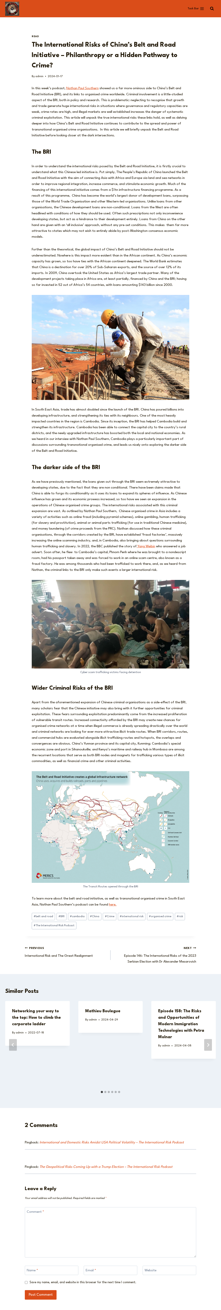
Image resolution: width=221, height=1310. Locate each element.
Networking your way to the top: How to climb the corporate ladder (36, 1017)
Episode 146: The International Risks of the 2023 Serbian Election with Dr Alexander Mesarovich (160, 955)
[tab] (102, 1092)
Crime (109, 916)
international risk (132, 916)
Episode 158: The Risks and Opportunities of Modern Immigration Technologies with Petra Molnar (181, 1024)
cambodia (77, 916)
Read (35, 36)
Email (91, 1270)
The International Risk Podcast (54, 925)
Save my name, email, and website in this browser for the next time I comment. (83, 1282)
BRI (61, 916)
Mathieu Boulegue (102, 1011)
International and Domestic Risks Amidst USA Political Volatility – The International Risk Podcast (111, 1142)
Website (150, 1270)
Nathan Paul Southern (82, 88)
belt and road (43, 916)
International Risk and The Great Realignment (59, 952)
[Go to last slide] (13, 1045)
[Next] (208, 1045)
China (94, 916)
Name (32, 1270)
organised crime (160, 916)
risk (180, 916)
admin (39, 76)
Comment (35, 1212)
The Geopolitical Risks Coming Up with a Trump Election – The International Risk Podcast (105, 1167)
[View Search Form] (212, 9)
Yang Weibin (146, 546)
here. (113, 904)
